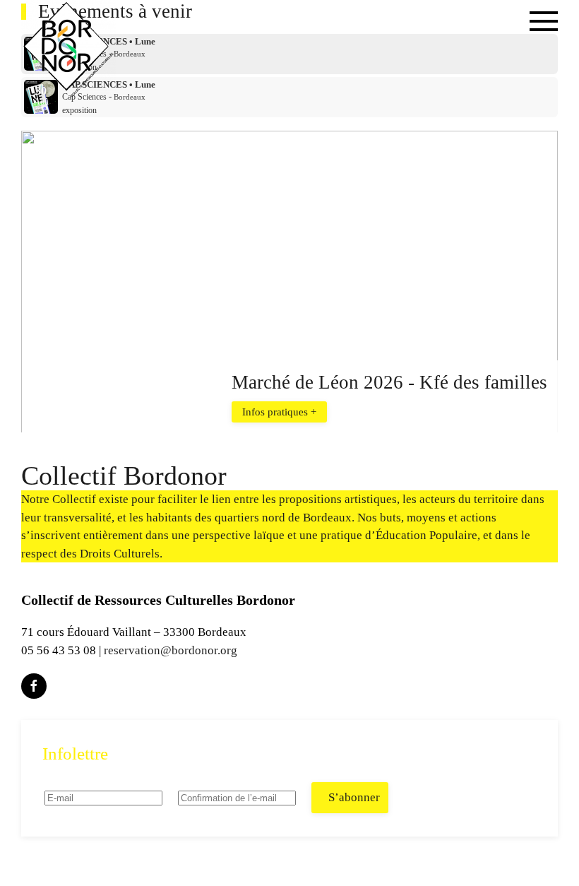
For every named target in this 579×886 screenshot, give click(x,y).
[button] (544, 49)
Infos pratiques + (279, 411)
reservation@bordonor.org (170, 650)
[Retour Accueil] (68, 49)
